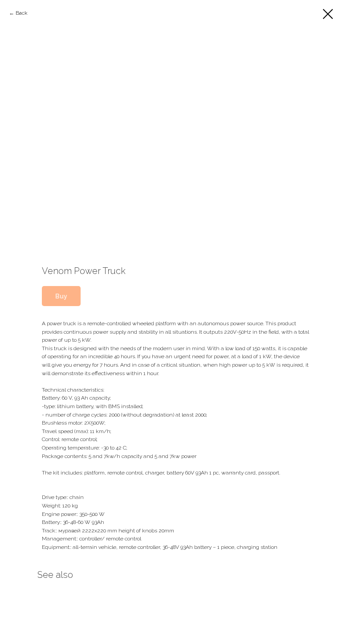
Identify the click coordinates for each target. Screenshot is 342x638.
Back (22, 13)
